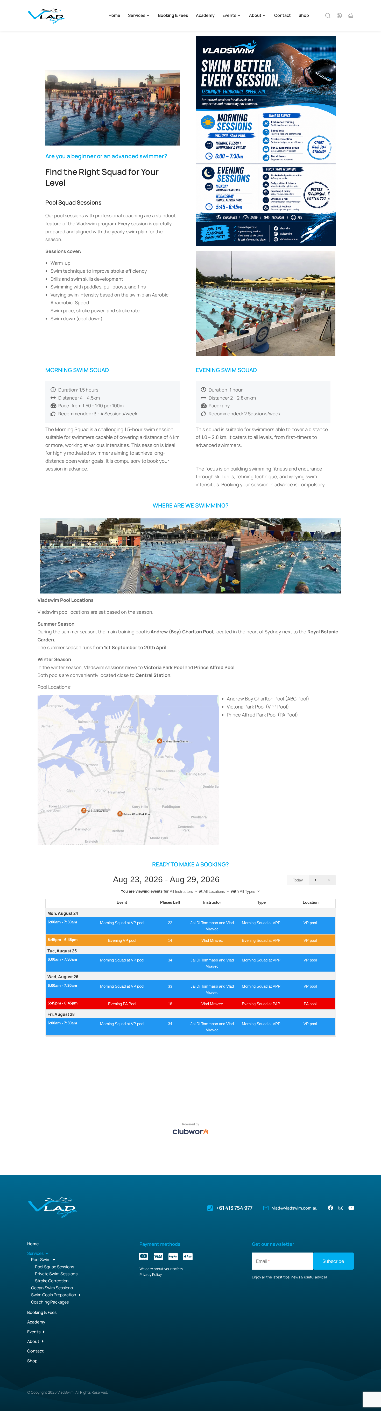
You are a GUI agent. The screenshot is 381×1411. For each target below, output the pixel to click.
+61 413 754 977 (234, 1207)
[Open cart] (351, 15)
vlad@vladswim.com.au (295, 1208)
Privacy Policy (150, 1274)
